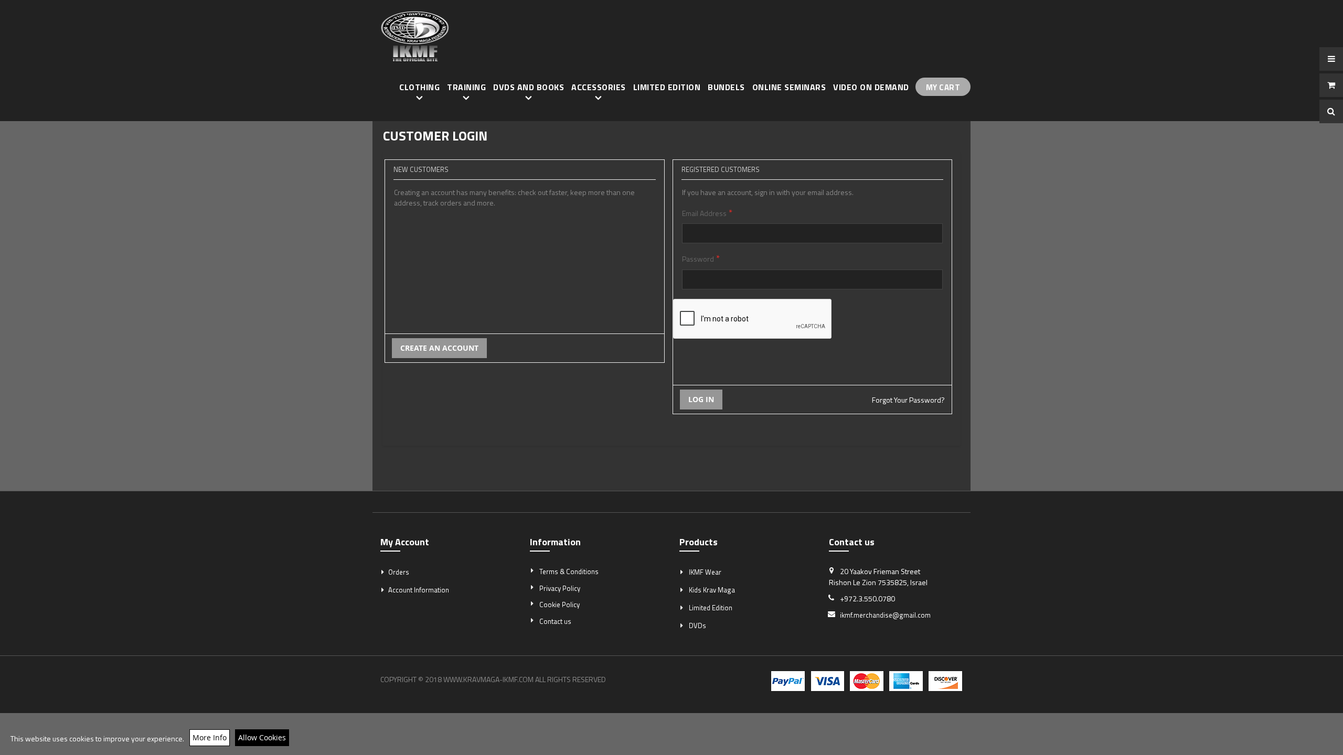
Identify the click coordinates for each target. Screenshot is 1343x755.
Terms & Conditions (569, 571)
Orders (398, 572)
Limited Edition (710, 607)
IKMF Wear (705, 572)
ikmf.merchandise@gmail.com (885, 615)
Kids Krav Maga (712, 590)
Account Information (418, 590)
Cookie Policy (559, 604)
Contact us (555, 621)
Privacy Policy (559, 588)
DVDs (697, 625)
